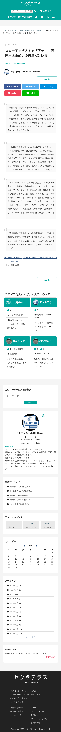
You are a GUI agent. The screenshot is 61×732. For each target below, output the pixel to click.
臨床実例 (13, 354)
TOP (4, 30)
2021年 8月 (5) (15, 603)
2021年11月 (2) (15, 594)
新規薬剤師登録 (36, 17)
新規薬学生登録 (42, 17)
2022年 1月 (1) (15, 590)
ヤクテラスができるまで (21, 17)
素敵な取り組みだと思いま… (21, 500)
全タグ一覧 (35, 694)
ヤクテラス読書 (16, 315)
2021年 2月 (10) (16, 629)
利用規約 (34, 715)
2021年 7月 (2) (15, 607)
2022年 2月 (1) (15, 586)
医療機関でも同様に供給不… (21, 487)
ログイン (48, 17)
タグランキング (16, 702)
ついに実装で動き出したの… (21, 504)
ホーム (34, 708)
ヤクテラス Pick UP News (15, 63)
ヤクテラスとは (37, 711)
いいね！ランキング (18, 698)
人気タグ (47, 11)
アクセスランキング (18, 691)
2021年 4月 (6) (15, 620)
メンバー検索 (16, 715)
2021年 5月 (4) (15, 616)
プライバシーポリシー (40, 719)
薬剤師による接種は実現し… (21, 495)
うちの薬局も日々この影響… (21, 491)
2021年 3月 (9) (15, 625)
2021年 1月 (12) (16, 634)
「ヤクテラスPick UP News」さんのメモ (25, 30)
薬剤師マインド (42, 353)
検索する (35, 11)
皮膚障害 (19, 349)
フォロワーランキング (19, 694)
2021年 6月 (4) (15, 612)
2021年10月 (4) (15, 599)
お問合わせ (35, 723)
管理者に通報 (50, 657)
